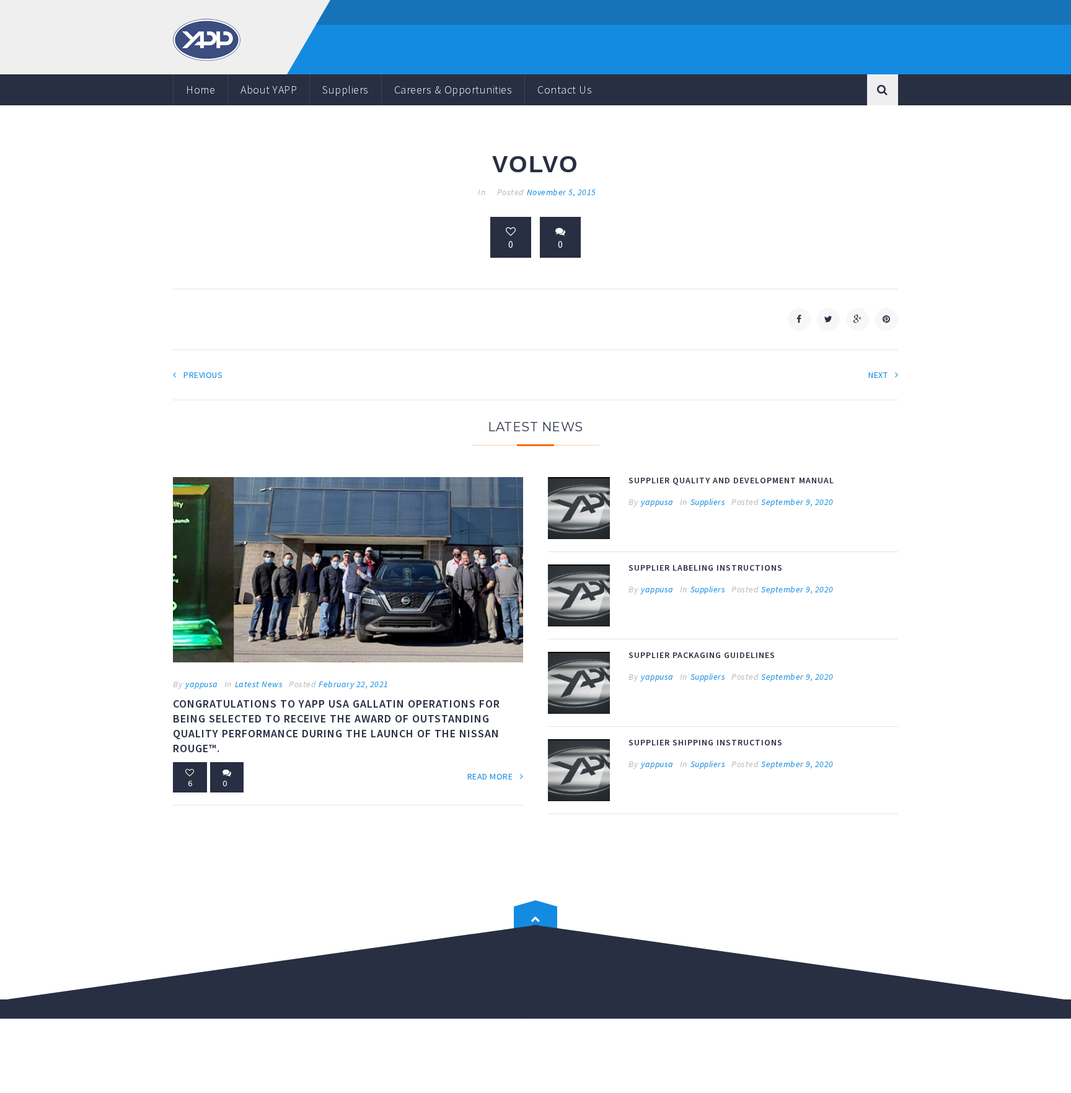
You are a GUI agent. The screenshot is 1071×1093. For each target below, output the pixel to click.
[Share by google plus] (857, 319)
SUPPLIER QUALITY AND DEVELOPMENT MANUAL (731, 480)
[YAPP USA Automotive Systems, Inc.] (206, 38)
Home (200, 89)
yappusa (201, 684)
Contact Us (564, 89)
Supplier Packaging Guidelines (701, 655)
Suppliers (345, 89)
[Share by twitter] (828, 319)
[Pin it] (886, 319)
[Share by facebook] (799, 319)
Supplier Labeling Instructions (705, 567)
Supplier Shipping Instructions (705, 742)
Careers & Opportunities (453, 89)
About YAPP (268, 89)
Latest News (259, 684)
